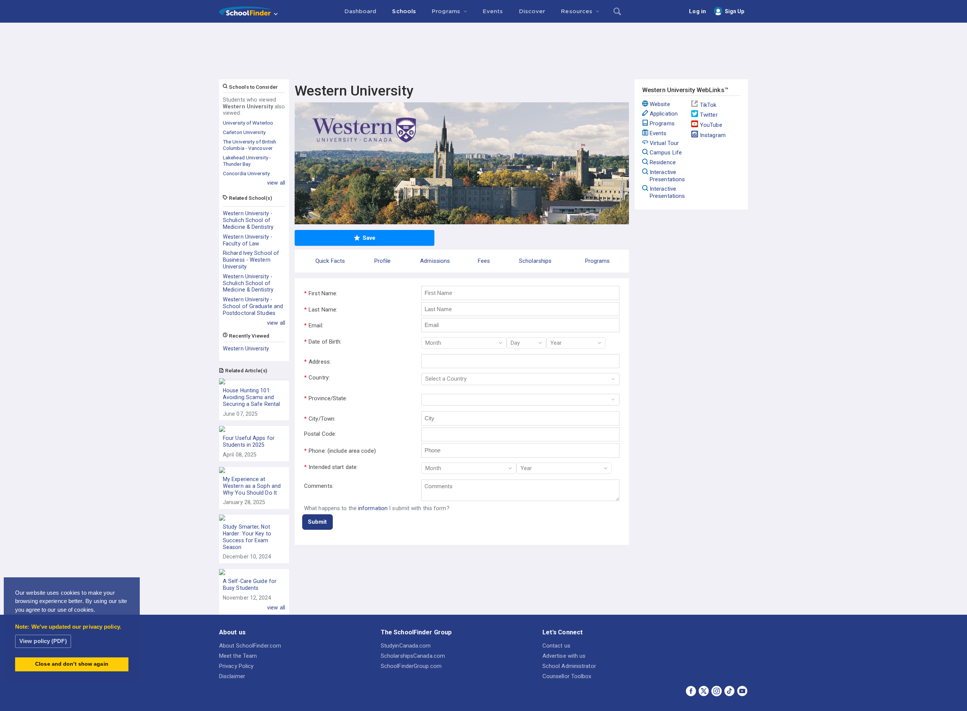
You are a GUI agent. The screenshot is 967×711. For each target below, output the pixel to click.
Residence (663, 162)
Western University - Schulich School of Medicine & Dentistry (248, 220)
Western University (246, 348)
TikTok (708, 105)
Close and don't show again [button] (71, 664)
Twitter (709, 114)
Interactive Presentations (667, 176)
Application (664, 113)
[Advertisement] (483, 43)
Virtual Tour (664, 143)
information (373, 508)
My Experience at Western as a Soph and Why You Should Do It (252, 486)
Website (660, 104)
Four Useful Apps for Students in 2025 (249, 441)
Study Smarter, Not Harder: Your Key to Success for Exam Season (247, 537)
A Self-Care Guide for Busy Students (250, 584)
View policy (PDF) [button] (43, 641)
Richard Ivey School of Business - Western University (251, 260)
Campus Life (666, 152)
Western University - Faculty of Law (247, 240)
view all (276, 183)
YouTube (711, 125)
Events (658, 133)
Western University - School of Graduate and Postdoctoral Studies (253, 306)
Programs (662, 123)
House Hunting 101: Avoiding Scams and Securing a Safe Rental (251, 397)
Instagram (713, 135)
